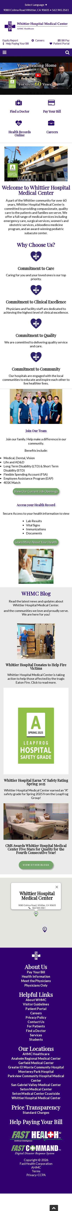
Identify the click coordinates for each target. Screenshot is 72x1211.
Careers (39, 40)
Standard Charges (36, 1112)
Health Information (36, 976)
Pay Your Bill (36, 972)
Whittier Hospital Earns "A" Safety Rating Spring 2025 (36, 782)
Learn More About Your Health (36, 542)
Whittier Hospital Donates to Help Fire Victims (36, 666)
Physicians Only (36, 985)
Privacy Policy (36, 1017)
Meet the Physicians (36, 981)
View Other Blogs (36, 865)
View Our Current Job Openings (36, 491)
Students (36, 1039)
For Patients (36, 1026)
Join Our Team (36, 431)
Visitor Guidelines (36, 1004)
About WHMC (36, 1000)
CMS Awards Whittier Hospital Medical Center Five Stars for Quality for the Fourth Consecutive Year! (36, 849)
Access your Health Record (36, 505)
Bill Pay (65, 40)
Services (36, 1035)
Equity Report (10, 40)
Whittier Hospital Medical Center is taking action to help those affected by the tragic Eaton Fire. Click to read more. (36, 678)
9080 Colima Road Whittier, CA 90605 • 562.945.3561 (36, 10)
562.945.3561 (38, 908)
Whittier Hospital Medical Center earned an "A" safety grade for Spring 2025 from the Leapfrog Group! (36, 794)
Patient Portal (61, 43)
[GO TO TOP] (54, 1208)
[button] (44, 929)
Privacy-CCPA (36, 1175)
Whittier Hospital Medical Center (37, 895)
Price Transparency (36, 1107)
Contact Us (36, 1022)
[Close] (57, 887)
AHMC (36, 1167)
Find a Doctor (36, 1031)
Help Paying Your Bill (17, 43)
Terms (36, 1171)
